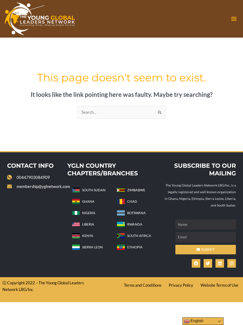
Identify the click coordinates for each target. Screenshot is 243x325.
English (196, 321)
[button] (233, 18)
